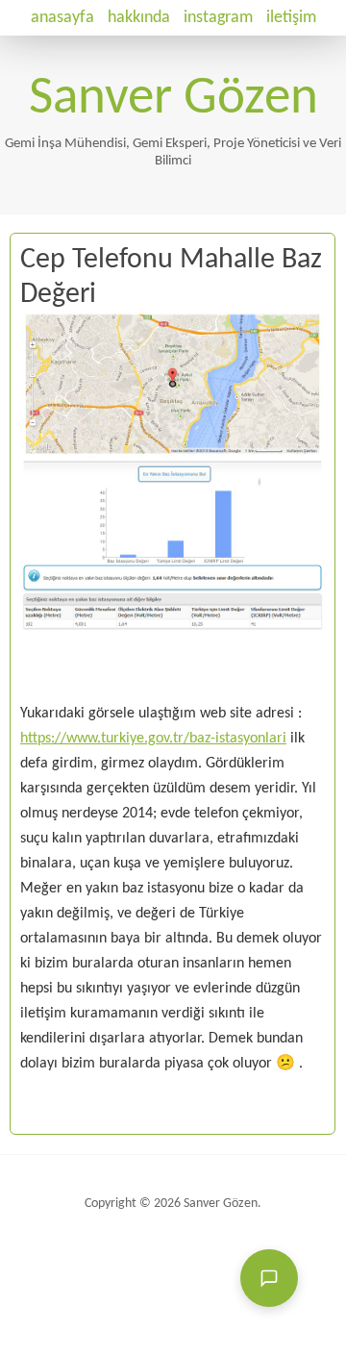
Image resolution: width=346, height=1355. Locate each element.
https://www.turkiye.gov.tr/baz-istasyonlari (153, 738)
